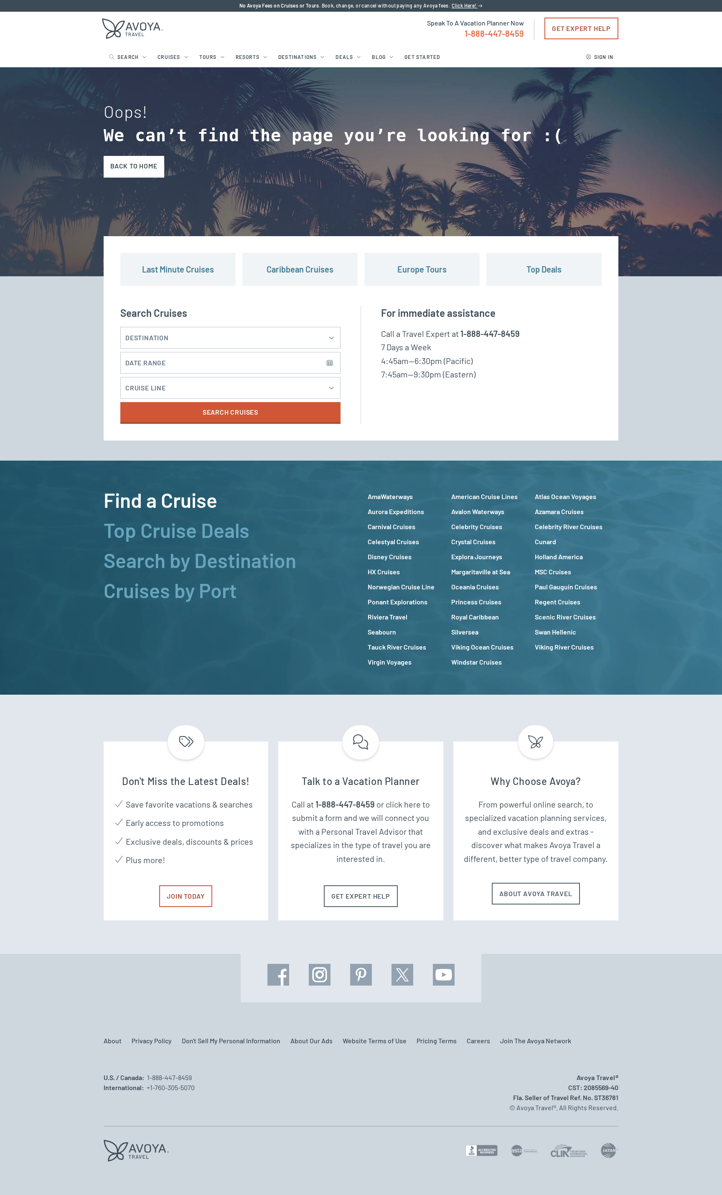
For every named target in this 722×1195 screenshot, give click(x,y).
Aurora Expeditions (396, 511)
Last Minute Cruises (178, 269)
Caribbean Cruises (300, 269)
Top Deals (544, 269)
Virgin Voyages (390, 662)
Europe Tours (422, 269)
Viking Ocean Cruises (482, 647)
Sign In (603, 57)
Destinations (297, 57)
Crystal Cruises (473, 541)
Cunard (545, 541)
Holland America (559, 557)
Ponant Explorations (397, 602)
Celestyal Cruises (393, 541)
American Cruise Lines (484, 496)
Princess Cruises (476, 602)
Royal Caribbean (475, 617)
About (113, 1041)
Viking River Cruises (564, 647)
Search (128, 57)
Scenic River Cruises (565, 617)
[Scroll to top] (700, 1174)
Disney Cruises (390, 557)
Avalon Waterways (477, 511)
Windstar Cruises (476, 662)
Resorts (247, 57)
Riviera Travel (387, 617)
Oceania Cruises (475, 587)
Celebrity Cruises (476, 526)
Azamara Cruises (559, 511)
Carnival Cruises (391, 526)
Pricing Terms (437, 1041)
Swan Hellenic (555, 632)
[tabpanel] (493, 579)
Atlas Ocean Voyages (565, 496)
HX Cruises (384, 572)
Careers (478, 1041)
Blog (379, 57)
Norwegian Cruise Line (401, 587)
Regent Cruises (557, 602)
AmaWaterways (390, 496)
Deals (344, 57)
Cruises (169, 57)
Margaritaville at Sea (480, 572)
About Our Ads (311, 1041)
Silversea (464, 632)
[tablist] (229, 577)
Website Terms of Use (375, 1041)
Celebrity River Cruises (569, 526)
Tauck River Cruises (397, 647)
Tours (208, 57)
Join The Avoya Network (535, 1041)
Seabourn (382, 632)
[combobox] (225, 388)
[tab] (229, 499)
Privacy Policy (152, 1041)
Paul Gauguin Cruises (566, 587)
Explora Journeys (476, 557)
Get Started (422, 57)
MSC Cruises (553, 572)
